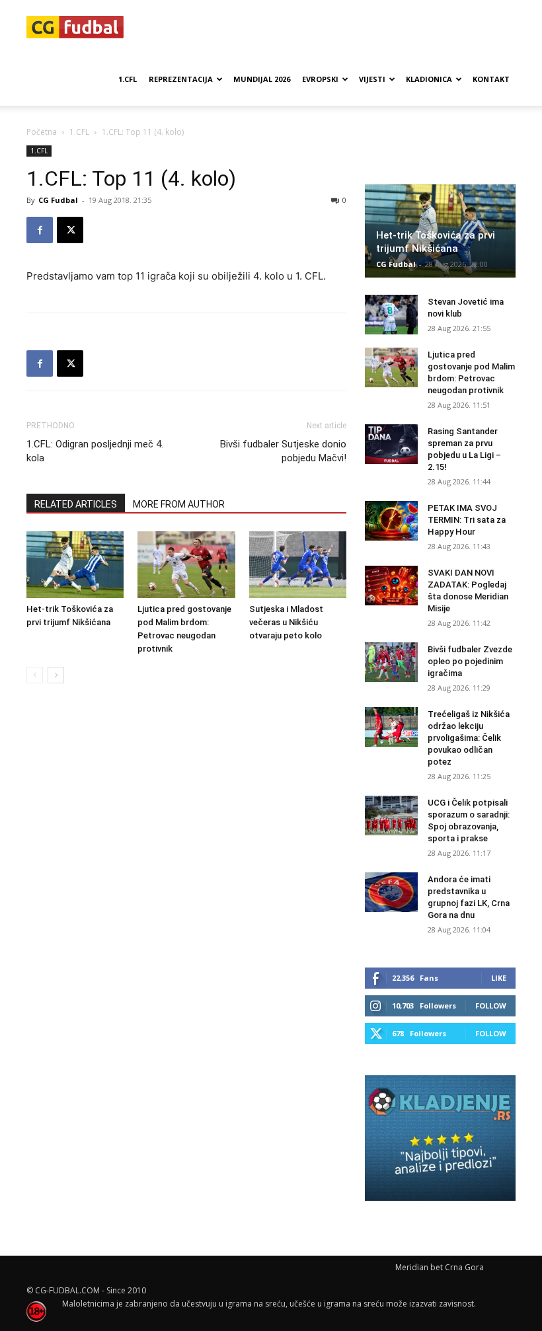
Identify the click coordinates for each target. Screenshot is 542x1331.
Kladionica (429, 79)
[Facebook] (39, 230)
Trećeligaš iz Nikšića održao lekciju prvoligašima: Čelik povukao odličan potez (469, 738)
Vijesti (372, 79)
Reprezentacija (181, 79)
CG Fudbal (58, 200)
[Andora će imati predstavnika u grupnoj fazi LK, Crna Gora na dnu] (391, 892)
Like (498, 978)
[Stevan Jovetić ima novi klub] (391, 314)
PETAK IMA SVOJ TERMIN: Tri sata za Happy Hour (467, 520)
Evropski (320, 79)
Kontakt (491, 79)
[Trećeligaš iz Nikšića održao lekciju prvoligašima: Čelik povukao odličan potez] (391, 727)
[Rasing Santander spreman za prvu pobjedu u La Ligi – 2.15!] (391, 444)
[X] (70, 230)
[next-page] (56, 675)
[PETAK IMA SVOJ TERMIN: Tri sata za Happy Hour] (391, 521)
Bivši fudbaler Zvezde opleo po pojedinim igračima (470, 661)
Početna (41, 131)
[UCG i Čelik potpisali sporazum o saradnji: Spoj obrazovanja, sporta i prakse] (391, 815)
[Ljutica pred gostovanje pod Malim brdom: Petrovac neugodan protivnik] (186, 564)
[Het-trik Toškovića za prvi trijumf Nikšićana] (75, 564)
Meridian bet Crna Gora (439, 1267)
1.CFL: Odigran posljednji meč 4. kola (94, 451)
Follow (490, 1005)
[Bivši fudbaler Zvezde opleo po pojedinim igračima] (391, 662)
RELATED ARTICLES (75, 504)
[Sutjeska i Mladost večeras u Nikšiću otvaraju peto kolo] (297, 564)
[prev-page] (34, 675)
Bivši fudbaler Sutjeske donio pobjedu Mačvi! (283, 451)
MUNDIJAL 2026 (261, 79)
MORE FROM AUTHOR (179, 504)
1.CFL (127, 79)
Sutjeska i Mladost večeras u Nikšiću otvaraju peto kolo (286, 622)
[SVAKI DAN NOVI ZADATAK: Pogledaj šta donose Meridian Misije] (391, 585)
